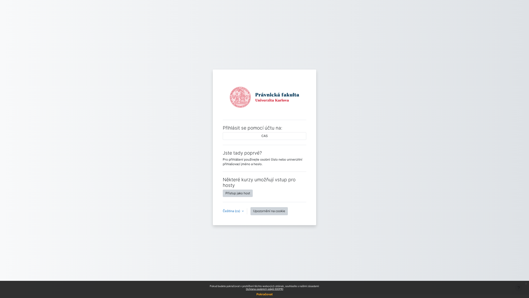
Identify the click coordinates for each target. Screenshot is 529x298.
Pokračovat (264, 294)
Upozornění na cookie (269, 211)
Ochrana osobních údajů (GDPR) (264, 289)
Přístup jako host (237, 193)
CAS (264, 136)
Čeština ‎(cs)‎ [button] (232, 211)
